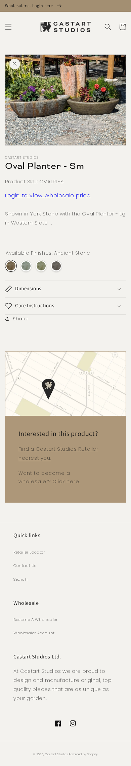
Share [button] (20, 318)
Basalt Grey (56, 266)
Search (20, 579)
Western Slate (26, 266)
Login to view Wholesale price (47, 195)
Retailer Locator (29, 552)
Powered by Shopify (83, 754)
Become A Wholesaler (35, 619)
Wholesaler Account (34, 633)
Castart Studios (57, 754)
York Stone (41, 266)
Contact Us (24, 565)
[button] (8, 26)
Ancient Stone (11, 266)
